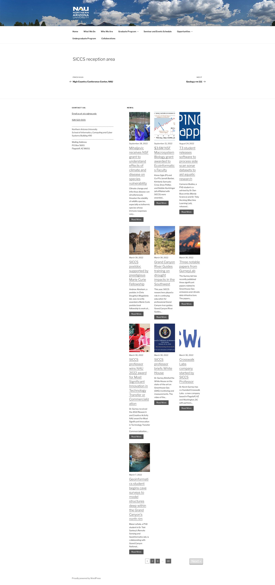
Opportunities (183, 31)
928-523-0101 (79, 120)
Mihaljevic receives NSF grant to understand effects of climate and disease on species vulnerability (139, 165)
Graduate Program (127, 31)
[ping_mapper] (189, 140)
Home (75, 31)
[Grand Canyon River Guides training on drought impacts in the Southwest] (164, 254)
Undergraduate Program (84, 38)
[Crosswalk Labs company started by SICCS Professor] (189, 351)
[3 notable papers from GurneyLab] (189, 254)
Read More (136, 219)
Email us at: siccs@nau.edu (84, 113)
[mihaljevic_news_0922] (139, 140)
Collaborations (108, 38)
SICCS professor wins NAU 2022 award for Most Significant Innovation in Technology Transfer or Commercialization (139, 381)
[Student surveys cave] (139, 471)
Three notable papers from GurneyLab (189, 266)
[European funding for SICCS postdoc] (139, 254)
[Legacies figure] (164, 140)
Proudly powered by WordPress (86, 578)
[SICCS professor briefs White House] (164, 351)
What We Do (89, 31)
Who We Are (107, 31)
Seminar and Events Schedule (158, 31)
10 (168, 561)
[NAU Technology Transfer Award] (139, 351)
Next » (196, 561)
